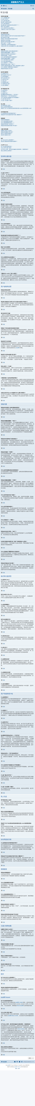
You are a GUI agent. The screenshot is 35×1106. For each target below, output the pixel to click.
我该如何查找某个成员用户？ (7, 124)
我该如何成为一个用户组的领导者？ (9, 96)
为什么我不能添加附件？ (6, 61)
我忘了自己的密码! (5, 26)
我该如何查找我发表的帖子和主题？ (9, 125)
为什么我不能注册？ (5, 20)
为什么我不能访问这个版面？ (7, 59)
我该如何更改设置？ (5, 34)
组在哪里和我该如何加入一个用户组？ (9, 94)
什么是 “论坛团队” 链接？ (7, 100)
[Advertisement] (17, 1088)
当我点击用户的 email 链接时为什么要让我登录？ (12, 46)
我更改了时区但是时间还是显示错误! (9, 38)
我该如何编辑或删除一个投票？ (8, 58)
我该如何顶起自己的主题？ (7, 68)
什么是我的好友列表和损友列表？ (8, 113)
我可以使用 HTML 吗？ (6, 75)
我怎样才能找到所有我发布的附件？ (9, 141)
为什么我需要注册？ (5, 17)
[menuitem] (5, 6)
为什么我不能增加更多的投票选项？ (9, 56)
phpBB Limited (19, 1002)
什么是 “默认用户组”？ (6, 98)
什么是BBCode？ (5, 73)
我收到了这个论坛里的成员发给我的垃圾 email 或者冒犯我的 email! (16, 108)
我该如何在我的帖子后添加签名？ (8, 54)
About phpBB (20, 1005)
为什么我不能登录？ (5, 23)
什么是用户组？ (4, 93)
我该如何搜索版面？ (5, 119)
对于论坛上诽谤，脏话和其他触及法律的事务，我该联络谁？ (15, 149)
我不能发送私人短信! (5, 105)
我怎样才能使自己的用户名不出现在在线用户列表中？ (13, 35)
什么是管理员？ (4, 90)
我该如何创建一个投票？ (6, 55)
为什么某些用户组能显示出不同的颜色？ (10, 97)
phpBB (17, 347)
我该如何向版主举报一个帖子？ (8, 64)
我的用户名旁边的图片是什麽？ (8, 41)
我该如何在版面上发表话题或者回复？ (9, 51)
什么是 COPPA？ (5, 19)
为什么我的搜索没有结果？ (7, 121)
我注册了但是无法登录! (6, 22)
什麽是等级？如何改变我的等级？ (8, 44)
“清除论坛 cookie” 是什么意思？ (8, 29)
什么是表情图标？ (5, 76)
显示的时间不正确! (5, 37)
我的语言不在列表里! (5, 40)
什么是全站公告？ (5, 79)
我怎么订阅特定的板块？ (6, 133)
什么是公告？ (4, 80)
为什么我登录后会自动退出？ (7, 28)
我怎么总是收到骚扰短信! (7, 106)
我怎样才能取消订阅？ (6, 134)
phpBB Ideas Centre (13, 1015)
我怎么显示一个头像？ (6, 43)
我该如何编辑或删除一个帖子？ (8, 52)
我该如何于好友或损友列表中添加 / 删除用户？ (11, 114)
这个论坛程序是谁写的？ (6, 146)
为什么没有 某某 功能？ (6, 147)
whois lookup (21, 1029)
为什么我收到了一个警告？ (7, 62)
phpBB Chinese (17, 1066)
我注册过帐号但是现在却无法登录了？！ (10, 25)
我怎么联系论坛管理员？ (6, 150)
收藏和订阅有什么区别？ (6, 130)
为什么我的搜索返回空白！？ (7, 122)
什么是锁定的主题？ (5, 83)
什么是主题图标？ (5, 85)
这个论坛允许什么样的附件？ (7, 139)
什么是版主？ (4, 91)
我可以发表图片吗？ (5, 77)
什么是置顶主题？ (5, 82)
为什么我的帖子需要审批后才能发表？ (9, 67)
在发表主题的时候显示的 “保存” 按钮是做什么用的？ (13, 65)
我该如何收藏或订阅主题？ (7, 132)
